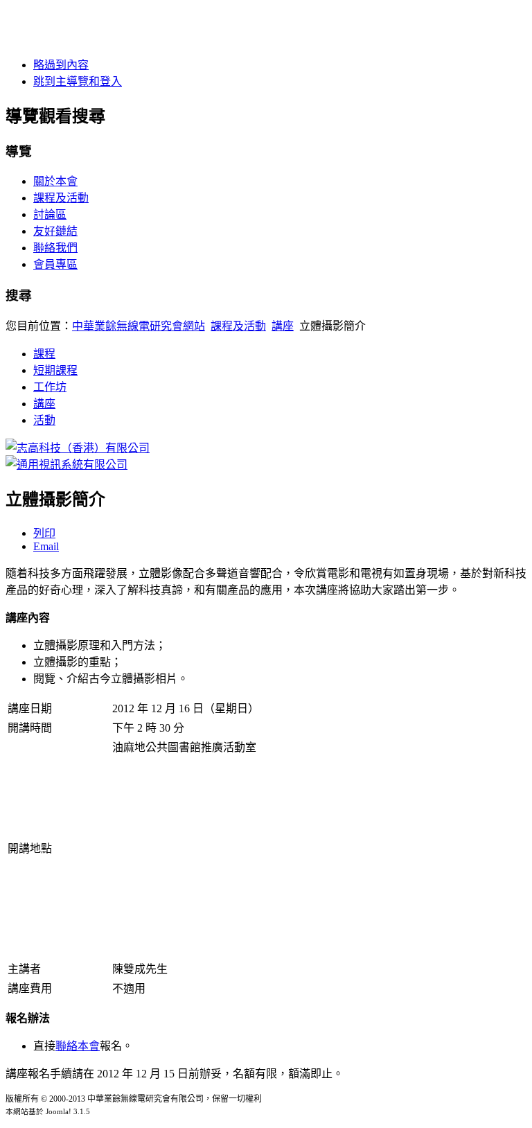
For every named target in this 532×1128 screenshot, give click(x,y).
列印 (44, 533)
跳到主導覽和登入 (77, 81)
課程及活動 (61, 198)
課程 (44, 354)
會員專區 (55, 264)
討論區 (49, 214)
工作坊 (49, 387)
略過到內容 (61, 65)
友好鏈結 (55, 231)
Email (46, 546)
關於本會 (55, 181)
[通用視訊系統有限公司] (66, 464)
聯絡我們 (55, 248)
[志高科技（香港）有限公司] (78, 448)
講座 (283, 326)
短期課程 (55, 370)
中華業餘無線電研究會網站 (138, 326)
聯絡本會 (77, 1046)
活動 (44, 420)
